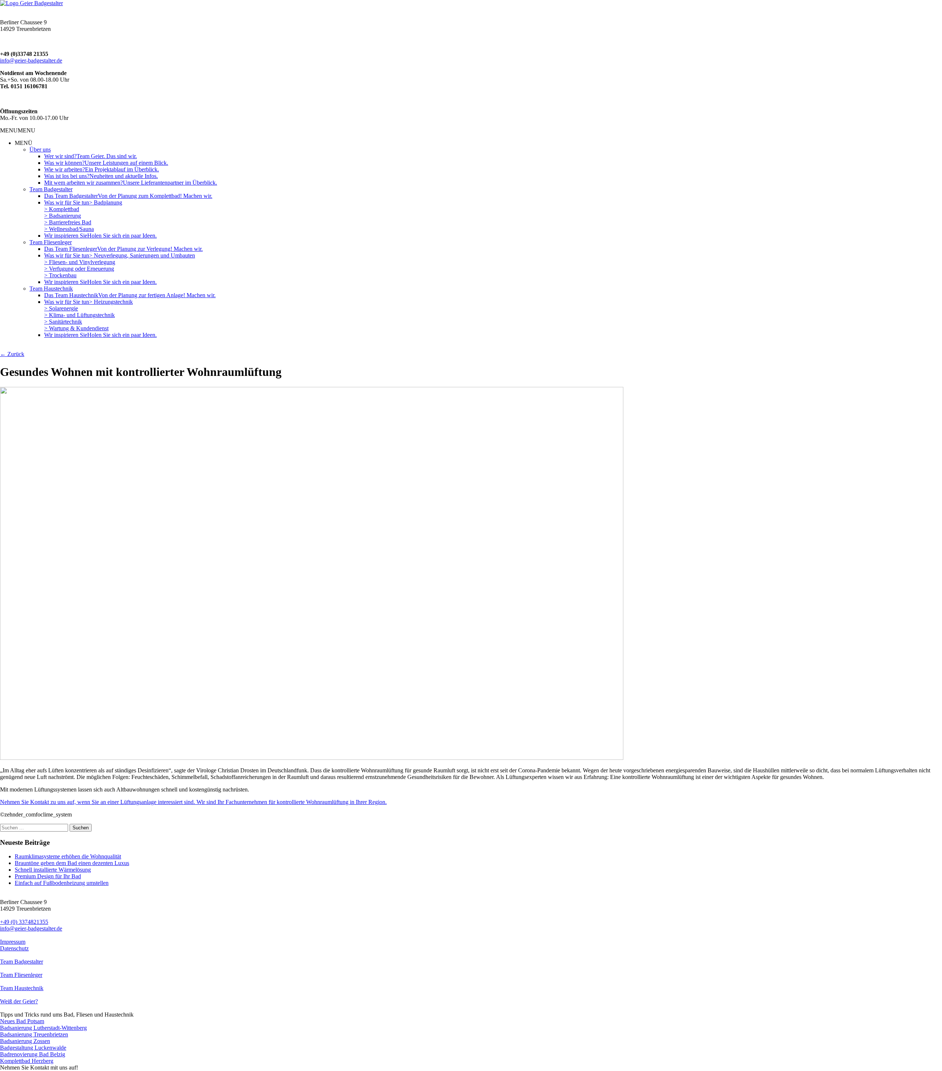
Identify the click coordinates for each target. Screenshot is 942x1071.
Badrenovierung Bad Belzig (32, 1054)
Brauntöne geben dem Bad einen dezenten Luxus (72, 863)
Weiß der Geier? (19, 1001)
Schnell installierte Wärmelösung (53, 870)
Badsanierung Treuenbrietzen (34, 1034)
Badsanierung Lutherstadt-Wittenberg (43, 1028)
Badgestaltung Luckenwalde (33, 1048)
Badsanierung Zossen (25, 1041)
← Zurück (12, 354)
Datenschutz (14, 948)
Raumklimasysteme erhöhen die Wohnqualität (68, 856)
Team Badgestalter (21, 961)
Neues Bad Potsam (22, 1021)
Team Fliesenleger (21, 975)
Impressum (12, 942)
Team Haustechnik (21, 988)
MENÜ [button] (23, 143)
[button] (17, 130)
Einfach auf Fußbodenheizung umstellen (62, 883)
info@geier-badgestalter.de (31, 60)
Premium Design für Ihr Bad (48, 876)
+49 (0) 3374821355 (24, 922)
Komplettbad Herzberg (26, 1061)
